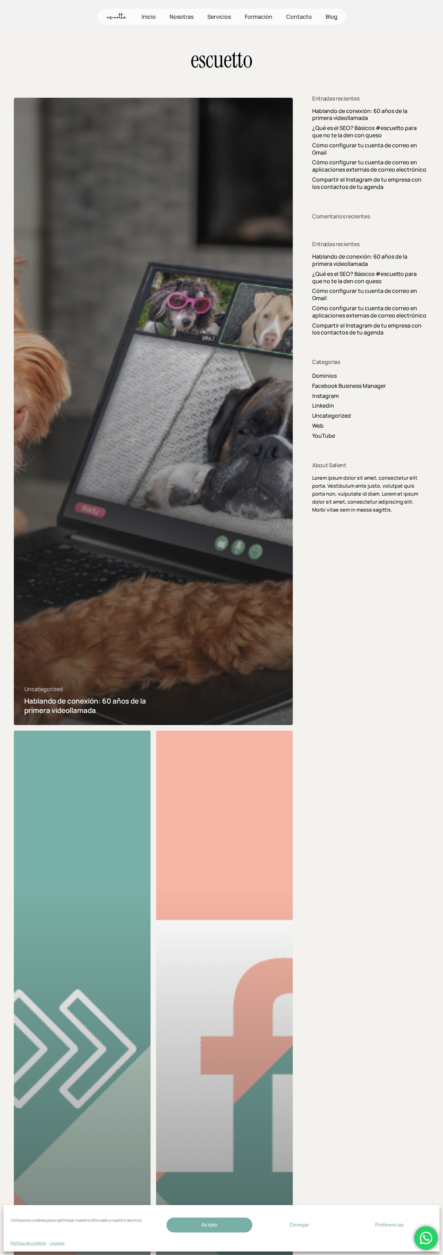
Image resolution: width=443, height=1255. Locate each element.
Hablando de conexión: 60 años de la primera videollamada (359, 114)
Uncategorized (43, 689)
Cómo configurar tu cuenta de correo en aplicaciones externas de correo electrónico (369, 166)
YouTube (323, 435)
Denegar (299, 1225)
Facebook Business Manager (349, 386)
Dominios (324, 376)
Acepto (209, 1225)
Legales (56, 1243)
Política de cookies (28, 1243)
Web (318, 425)
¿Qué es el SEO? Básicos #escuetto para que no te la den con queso (364, 131)
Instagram (325, 396)
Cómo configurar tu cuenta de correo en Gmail (364, 149)
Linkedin (323, 405)
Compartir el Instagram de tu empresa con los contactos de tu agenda (367, 183)
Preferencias (389, 1225)
